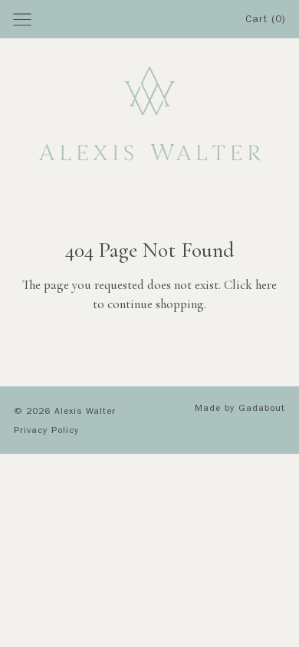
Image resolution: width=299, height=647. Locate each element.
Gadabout (261, 409)
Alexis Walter (85, 412)
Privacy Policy (46, 431)
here (266, 285)
